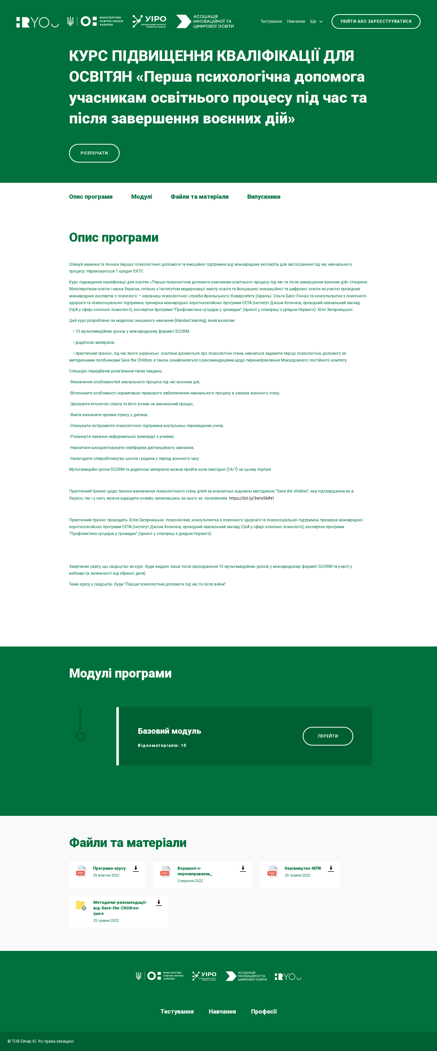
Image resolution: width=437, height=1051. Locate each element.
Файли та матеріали (200, 196)
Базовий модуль (169, 731)
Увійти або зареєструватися (376, 21)
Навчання (296, 21)
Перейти (328, 736)
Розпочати (94, 153)
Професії (264, 1011)
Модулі (141, 196)
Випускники (263, 196)
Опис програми (91, 196)
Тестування (271, 21)
